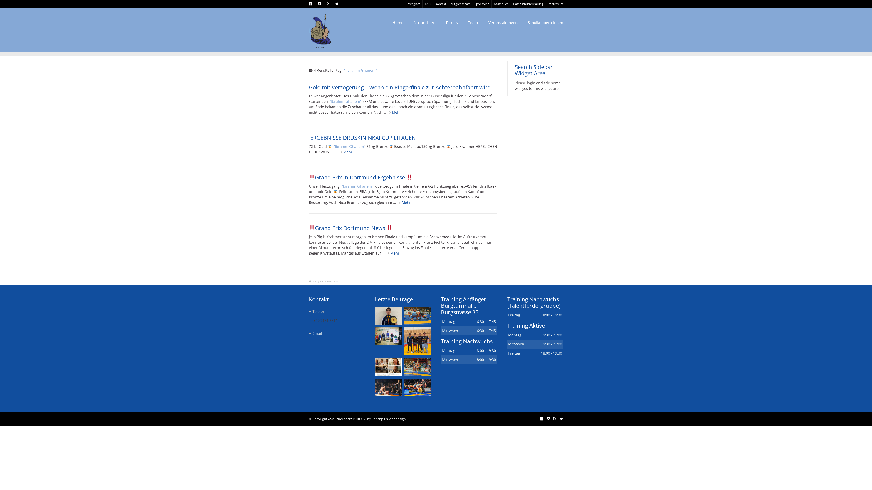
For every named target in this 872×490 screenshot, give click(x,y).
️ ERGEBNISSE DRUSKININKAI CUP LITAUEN (362, 137)
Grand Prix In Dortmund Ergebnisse (360, 177)
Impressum (555, 4)
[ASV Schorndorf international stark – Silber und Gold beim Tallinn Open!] (388, 336)
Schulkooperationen (545, 22)
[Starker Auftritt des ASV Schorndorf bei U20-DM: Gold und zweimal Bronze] (417, 341)
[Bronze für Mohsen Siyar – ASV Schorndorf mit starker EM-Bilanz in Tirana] (417, 316)
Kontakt (440, 4)
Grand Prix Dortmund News (350, 228)
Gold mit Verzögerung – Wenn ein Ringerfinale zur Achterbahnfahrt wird (400, 87)
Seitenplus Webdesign (389, 419)
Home (398, 22)
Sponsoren (482, 4)
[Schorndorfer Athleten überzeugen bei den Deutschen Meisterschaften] (388, 316)
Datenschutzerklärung (528, 4)
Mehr (396, 112)
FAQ (428, 4)
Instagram (413, 4)
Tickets (452, 22)
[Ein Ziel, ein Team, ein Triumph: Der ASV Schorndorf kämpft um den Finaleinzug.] (417, 388)
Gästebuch (501, 4)
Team (473, 22)
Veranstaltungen (503, 22)
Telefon (318, 311)
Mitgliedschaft (460, 4)
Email (317, 333)
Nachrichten (424, 22)
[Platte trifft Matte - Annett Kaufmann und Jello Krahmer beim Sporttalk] (388, 367)
